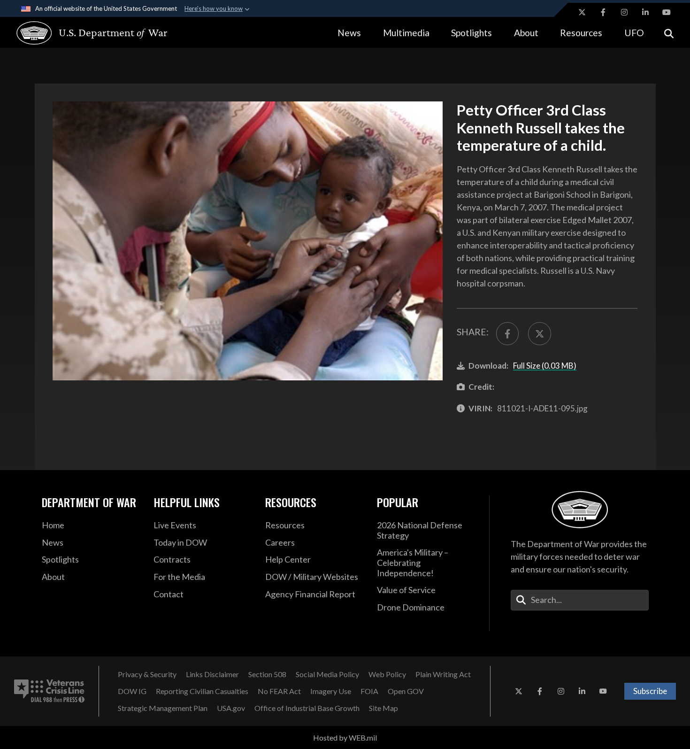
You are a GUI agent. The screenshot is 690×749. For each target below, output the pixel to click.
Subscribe (650, 691)
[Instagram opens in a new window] (624, 12)
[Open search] (669, 32)
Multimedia (406, 32)
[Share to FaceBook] (507, 333)
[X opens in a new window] (582, 12)
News (349, 32)
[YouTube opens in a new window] (666, 12)
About (526, 32)
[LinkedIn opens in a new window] (645, 12)
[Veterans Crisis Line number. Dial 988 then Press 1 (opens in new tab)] (49, 691)
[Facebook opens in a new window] (603, 12)
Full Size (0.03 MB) (544, 366)
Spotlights (471, 32)
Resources (581, 32)
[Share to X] (539, 333)
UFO (634, 32)
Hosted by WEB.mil (345, 737)
